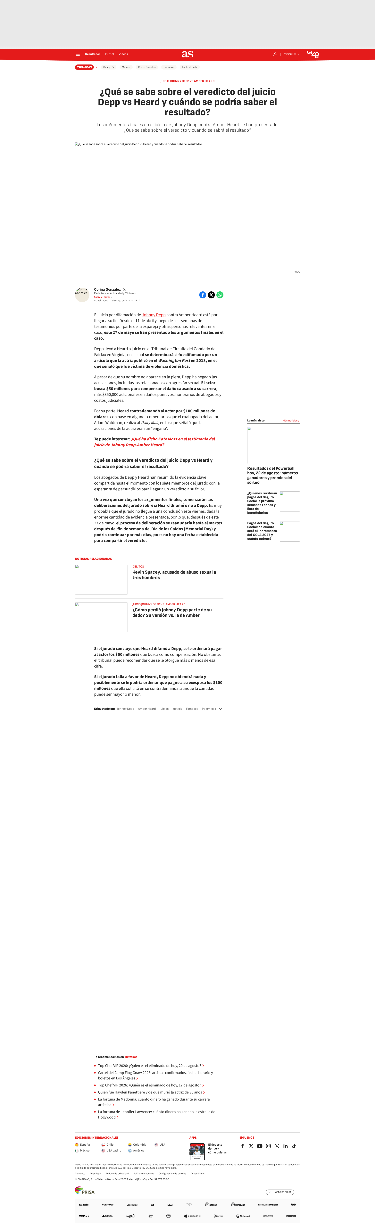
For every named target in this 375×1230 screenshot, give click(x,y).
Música (126, 67)
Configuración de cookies (172, 1173)
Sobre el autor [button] (102, 297)
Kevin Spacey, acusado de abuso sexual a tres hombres (174, 574)
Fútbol (109, 54)
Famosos (168, 67)
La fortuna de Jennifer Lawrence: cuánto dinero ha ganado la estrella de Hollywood (156, 1114)
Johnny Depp (154, 315)
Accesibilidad (198, 1173)
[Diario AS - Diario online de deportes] (187, 54)
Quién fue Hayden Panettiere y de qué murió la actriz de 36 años (150, 1092)
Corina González (107, 289)
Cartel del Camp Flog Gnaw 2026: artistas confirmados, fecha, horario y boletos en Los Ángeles (155, 1075)
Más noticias (290, 420)
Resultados (93, 54)
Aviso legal (95, 1173)
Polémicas (209, 709)
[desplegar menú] (77, 54)
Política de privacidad (117, 1173)
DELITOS (138, 567)
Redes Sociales (147, 67)
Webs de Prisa (283, 1192)
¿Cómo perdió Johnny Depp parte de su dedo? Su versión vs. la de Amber (172, 612)
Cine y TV (108, 67)
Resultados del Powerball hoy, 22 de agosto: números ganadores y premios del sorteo (272, 475)
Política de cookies (144, 1173)
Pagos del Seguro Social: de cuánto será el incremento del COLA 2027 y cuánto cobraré (262, 531)
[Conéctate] (275, 54)
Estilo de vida (189, 67)
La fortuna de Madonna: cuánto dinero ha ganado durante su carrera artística (154, 1102)
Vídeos (123, 54)
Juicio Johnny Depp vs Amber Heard (187, 81)
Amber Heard (147, 709)
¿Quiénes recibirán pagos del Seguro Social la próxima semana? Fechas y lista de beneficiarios (262, 503)
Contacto (80, 1173)
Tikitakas (130, 1057)
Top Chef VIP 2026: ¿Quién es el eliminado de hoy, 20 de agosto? (149, 1065)
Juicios (164, 709)
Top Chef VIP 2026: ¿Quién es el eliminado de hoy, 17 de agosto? (149, 1085)
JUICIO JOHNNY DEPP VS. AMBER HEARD (158, 604)
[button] (220, 709)
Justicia (177, 709)
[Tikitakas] (86, 67)
